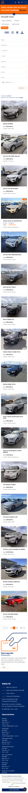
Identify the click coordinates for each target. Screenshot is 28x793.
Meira (4, 667)
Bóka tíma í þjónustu (11, 687)
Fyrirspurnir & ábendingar (13, 696)
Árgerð (11, 97)
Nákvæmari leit (8, 82)
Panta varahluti (10, 693)
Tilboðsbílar (4, 28)
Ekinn (14, 97)
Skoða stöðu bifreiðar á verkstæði (15, 690)
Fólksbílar (16, 20)
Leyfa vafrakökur (14, 789)
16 (21, 628)
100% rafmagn (5, 24)
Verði (7, 97)
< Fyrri (4, 628)
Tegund (17, 97)
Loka (14, 14)
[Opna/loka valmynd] (26, 2)
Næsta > (24, 628)
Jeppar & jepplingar (7, 20)
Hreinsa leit (21, 88)
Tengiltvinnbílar (15, 24)
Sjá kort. (23, 10)
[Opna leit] (22, 2)
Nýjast (21, 97)
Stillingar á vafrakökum (14, 786)
